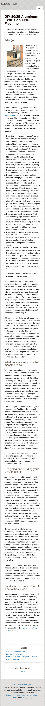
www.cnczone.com (11, 115)
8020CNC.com (9, 3)
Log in (22, 671)
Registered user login (22, 684)
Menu (39, 8)
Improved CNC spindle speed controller (21, 656)
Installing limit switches (15, 654)
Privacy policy (26, 697)
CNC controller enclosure (16, 651)
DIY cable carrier (12, 659)
